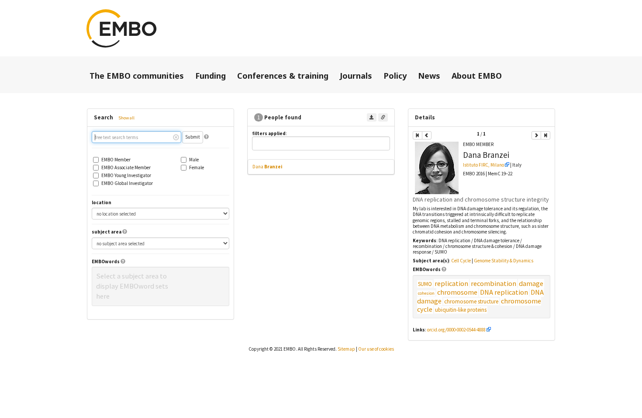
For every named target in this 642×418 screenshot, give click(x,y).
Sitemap (346, 349)
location (101, 203)
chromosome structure (471, 301)
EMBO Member (116, 160)
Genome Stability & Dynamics (503, 261)
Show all (126, 118)
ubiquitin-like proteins (461, 310)
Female (196, 168)
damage (531, 283)
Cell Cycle (461, 261)
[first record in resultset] (417, 135)
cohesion (426, 293)
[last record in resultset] (545, 135)
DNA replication (504, 292)
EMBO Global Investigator (127, 183)
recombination (493, 283)
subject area (106, 232)
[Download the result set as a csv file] (371, 117)
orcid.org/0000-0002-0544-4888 (456, 330)
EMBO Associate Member (126, 168)
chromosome (457, 292)
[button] (206, 137)
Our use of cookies (376, 349)
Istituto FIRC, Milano (483, 165)
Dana (267, 167)
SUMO (425, 284)
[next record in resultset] (536, 135)
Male (194, 160)
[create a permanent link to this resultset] (383, 117)
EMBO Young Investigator (126, 175)
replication (451, 283)
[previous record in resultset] (426, 135)
